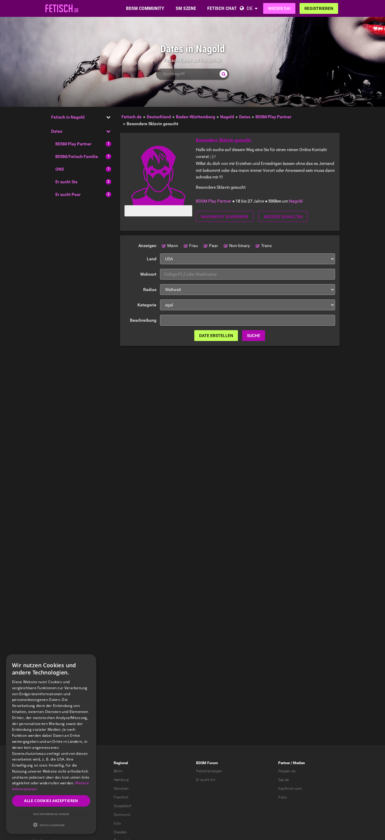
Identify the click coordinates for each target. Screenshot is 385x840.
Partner (284, 763)
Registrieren (318, 8)
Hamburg (121, 780)
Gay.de (283, 780)
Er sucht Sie (66, 181)
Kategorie (146, 304)
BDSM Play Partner (73, 143)
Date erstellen (216, 335)
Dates (56, 131)
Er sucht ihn (205, 780)
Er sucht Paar (68, 194)
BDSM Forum (207, 763)
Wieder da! (279, 8)
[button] (51, 825)
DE (250, 8)
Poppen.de (286, 771)
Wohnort (148, 274)
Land (151, 258)
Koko (282, 797)
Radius (149, 289)
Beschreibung (143, 320)
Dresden (120, 832)
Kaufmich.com (290, 788)
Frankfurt (121, 797)
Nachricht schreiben (224, 216)
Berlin (118, 771)
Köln (117, 823)
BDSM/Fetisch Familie (76, 156)
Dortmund (122, 815)
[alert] (51, 744)
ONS (59, 169)
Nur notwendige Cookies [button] (51, 814)
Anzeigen (147, 245)
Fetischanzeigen (209, 771)
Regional (121, 763)
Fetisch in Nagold (68, 117)
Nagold (296, 201)
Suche (253, 335)
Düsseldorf (122, 806)
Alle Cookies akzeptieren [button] (51, 800)
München (121, 788)
